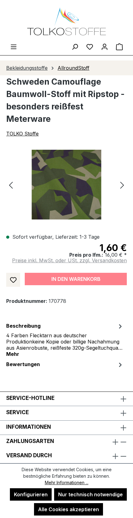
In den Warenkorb (76, 279)
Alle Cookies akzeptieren (68, 509)
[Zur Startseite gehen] (66, 21)
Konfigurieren (31, 494)
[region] (66, 184)
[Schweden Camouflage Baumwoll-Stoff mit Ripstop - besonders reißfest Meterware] (66, 184)
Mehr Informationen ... (66, 482)
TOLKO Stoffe (22, 134)
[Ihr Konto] (104, 46)
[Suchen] (74, 46)
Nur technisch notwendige (90, 494)
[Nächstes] (122, 185)
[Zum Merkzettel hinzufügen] (13, 280)
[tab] (65, 339)
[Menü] (13, 46)
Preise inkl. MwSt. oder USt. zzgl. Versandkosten (69, 260)
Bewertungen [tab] (23, 364)
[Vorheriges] (10, 185)
